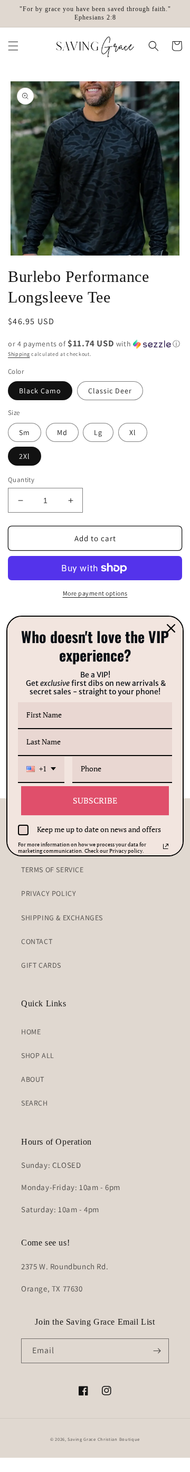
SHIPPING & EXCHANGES (62, 917)
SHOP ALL (37, 1055)
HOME (31, 1031)
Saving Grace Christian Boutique (104, 1439)
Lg (98, 432)
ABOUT (32, 1079)
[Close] (171, 628)
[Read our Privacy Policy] (165, 846)
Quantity (21, 479)
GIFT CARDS (41, 965)
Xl (132, 432)
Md (62, 432)
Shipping (19, 354)
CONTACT (36, 941)
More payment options (95, 593)
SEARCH (34, 1103)
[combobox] (41, 769)
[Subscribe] (156, 1350)
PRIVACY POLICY (48, 893)
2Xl (24, 456)
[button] (13, 46)
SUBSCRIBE (95, 800)
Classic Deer (110, 390)
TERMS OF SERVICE (52, 869)
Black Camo (40, 390)
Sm (24, 432)
